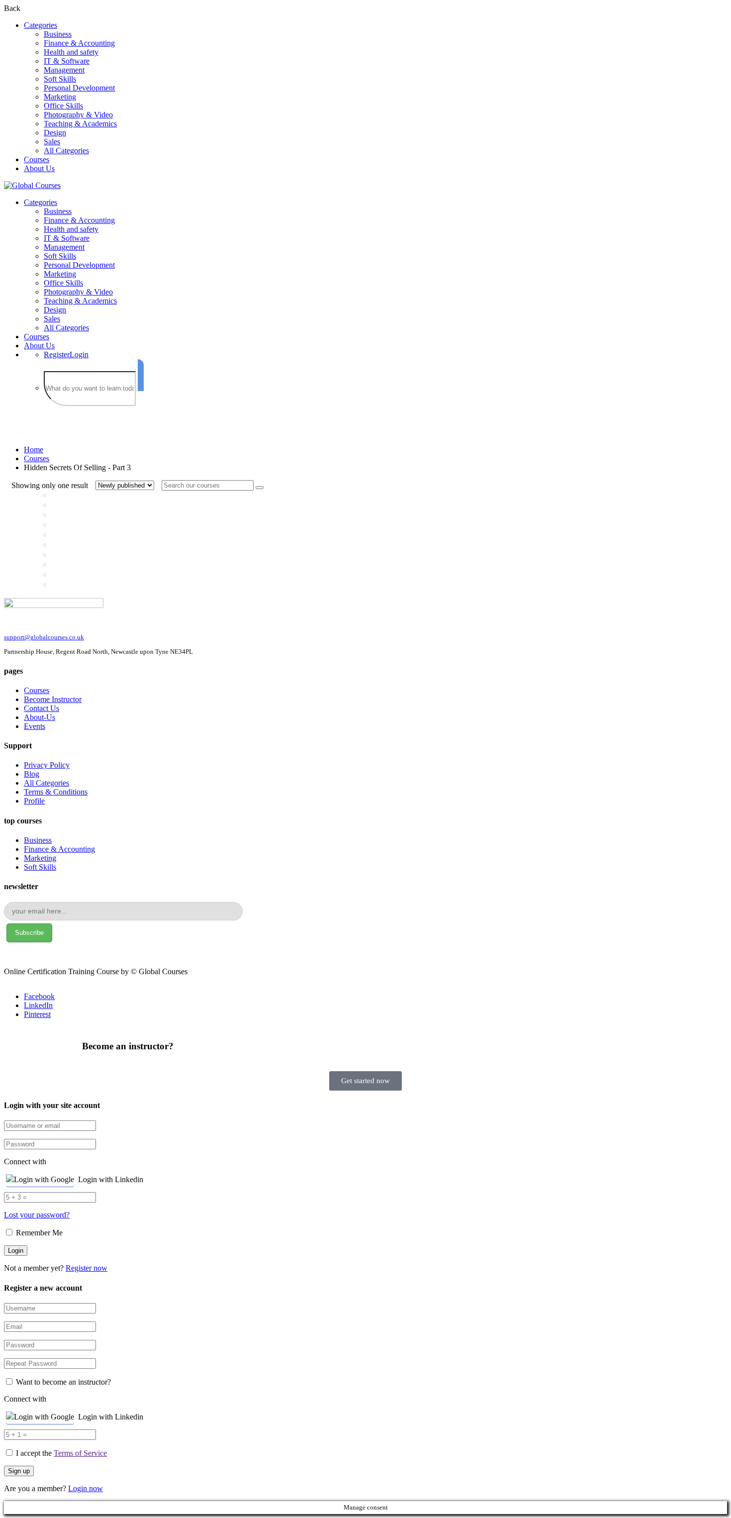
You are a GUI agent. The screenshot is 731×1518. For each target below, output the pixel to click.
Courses (36, 159)
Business (58, 34)
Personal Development (79, 88)
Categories (40, 25)
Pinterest (37, 1014)
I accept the (61, 1453)
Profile (34, 801)
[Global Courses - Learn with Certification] (32, 185)
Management (64, 70)
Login (79, 354)
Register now (86, 1268)
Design (55, 132)
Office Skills (63, 105)
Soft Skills (60, 79)
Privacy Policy (47, 765)
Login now (85, 1488)
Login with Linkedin (110, 1179)
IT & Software (67, 61)
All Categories (66, 150)
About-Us (39, 717)
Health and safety (71, 52)
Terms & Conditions (56, 792)
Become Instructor (53, 699)
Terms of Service (80, 1453)
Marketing (60, 97)
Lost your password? (37, 1215)
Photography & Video (78, 114)
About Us (39, 168)
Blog (31, 774)
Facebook (39, 996)
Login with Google (44, 1179)
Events (34, 726)
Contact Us (41, 708)
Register (57, 354)
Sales (52, 141)
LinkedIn (38, 1005)
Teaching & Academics (80, 123)
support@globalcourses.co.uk (44, 637)
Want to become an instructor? (62, 1382)
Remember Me (38, 1232)
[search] (141, 375)
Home (33, 449)
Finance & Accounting (79, 43)
